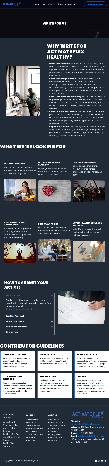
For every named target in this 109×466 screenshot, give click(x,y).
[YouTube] (105, 461)
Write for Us (30, 422)
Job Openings (31, 419)
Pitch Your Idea (13, 295)
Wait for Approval (15, 316)
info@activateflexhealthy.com (92, 436)
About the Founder (56, 425)
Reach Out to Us (55, 422)
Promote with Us (32, 425)
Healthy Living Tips (11, 434)
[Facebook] (96, 461)
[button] (29, 295)
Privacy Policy (54, 434)
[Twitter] (102, 461)
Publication (12, 332)
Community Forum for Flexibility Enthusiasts (34, 437)
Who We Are (54, 419)
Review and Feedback (17, 326)
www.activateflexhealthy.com (85, 424)
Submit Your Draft (15, 321)
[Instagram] (99, 461)
